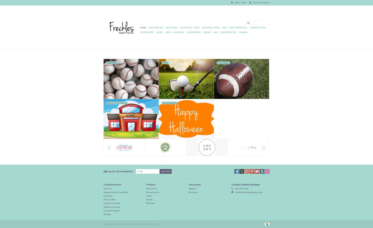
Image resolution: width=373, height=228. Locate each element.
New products (152, 192)
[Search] (248, 23)
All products (151, 188)
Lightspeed (155, 224)
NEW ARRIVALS (156, 27)
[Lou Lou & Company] (207, 147)
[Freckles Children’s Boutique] (121, 28)
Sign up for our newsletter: (118, 171)
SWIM (168, 32)
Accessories (147, 32)
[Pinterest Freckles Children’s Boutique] (252, 171)
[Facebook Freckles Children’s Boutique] (236, 171)
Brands (243, 32)
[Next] (264, 147)
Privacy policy (109, 199)
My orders (193, 192)
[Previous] (109, 147)
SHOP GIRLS (172, 27)
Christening (194, 32)
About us (107, 188)
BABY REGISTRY (229, 32)
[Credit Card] (267, 224)
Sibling (207, 32)
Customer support (111, 210)
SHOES (159, 32)
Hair (224, 27)
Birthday (179, 32)
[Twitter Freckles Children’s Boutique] (241, 171)
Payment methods (111, 203)
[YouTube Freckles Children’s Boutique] (257, 171)
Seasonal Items (211, 27)
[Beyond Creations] (124, 147)
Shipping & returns (111, 207)
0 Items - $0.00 (240, 2)
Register (193, 188)
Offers (149, 196)
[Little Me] (165, 147)
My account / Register (261, 2)
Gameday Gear (258, 27)
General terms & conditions (116, 192)
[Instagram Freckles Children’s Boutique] (267, 171)
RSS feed (150, 203)
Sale (216, 32)
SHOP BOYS (186, 27)
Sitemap (107, 214)
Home (143, 27)
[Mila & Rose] (248, 147)
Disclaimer (108, 196)
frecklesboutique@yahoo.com (248, 192)
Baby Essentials (238, 27)
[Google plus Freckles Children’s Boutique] (246, 171)
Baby (197, 27)
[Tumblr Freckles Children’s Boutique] (262, 171)
